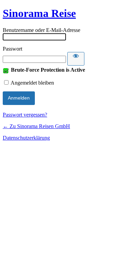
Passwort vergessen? (25, 115)
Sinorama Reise (39, 13)
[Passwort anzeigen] (75, 59)
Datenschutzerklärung (26, 138)
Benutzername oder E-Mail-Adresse (41, 30)
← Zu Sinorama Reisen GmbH (36, 126)
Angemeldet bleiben (32, 83)
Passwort (12, 49)
